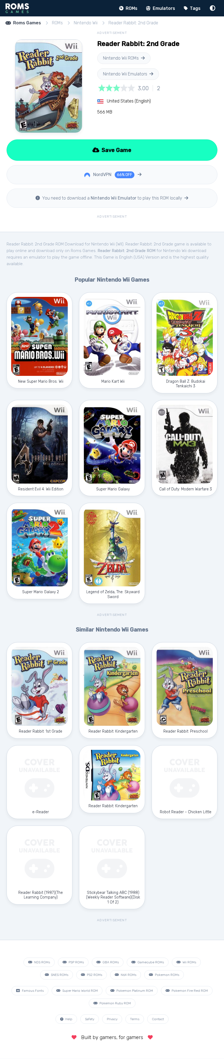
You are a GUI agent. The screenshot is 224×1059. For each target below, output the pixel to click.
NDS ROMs (41, 962)
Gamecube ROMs (150, 962)
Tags (195, 8)
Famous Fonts (32, 991)
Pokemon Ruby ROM (115, 1003)
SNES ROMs (59, 975)
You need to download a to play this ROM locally (112, 198)
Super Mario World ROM (79, 991)
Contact (158, 1019)
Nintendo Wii (86, 22)
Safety (89, 1019)
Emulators (163, 8)
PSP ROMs (76, 962)
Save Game (115, 150)
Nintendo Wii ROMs (121, 58)
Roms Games (27, 22)
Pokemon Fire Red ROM (189, 991)
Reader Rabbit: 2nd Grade (133, 22)
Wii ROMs (189, 962)
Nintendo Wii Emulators (125, 74)
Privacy (112, 1019)
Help (68, 1019)
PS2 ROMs (94, 975)
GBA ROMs (110, 962)
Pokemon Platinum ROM (134, 991)
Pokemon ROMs (166, 975)
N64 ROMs (128, 975)
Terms (134, 1019)
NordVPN (112, 174)
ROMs (131, 8)
